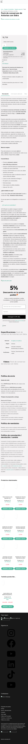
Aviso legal (3, 714)
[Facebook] (11, 648)
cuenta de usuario (9, 469)
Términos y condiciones (6, 718)
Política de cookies (5, 719)
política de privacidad (19, 320)
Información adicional (16, 94)
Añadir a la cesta (9, 48)
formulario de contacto (17, 465)
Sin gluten (13, 340)
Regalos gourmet (19, 9)
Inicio (2, 9)
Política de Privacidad (6, 716)
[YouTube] (11, 658)
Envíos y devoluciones (6, 710)
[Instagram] (11, 637)
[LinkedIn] (11, 668)
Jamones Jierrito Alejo (7, 599)
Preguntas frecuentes (6, 706)
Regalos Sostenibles (9, 9)
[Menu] (1, 2)
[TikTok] (11, 679)
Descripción (5, 94)
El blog (2, 708)
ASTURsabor (5, 63)
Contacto (3, 712)
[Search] (26, 2)
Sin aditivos (19, 340)
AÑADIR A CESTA (7, 508)
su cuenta (4, 465)
